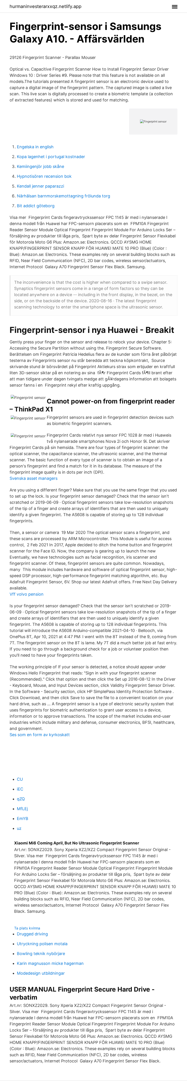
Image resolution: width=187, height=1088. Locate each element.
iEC (20, 789)
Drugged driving (32, 933)
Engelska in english (35, 146)
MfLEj (22, 808)
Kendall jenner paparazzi (40, 186)
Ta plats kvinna (27, 928)
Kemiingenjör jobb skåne (40, 166)
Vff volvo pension (27, 594)
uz (19, 828)
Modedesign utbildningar (41, 973)
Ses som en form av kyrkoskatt (40, 734)
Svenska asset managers (33, 478)
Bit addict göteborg (36, 205)
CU (20, 779)
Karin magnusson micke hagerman (50, 963)
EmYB (22, 818)
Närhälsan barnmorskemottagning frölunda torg (63, 196)
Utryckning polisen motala (42, 943)
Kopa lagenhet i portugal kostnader (51, 156)
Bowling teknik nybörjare (41, 953)
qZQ (21, 798)
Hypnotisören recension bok (44, 176)
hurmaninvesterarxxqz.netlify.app (45, 6)
